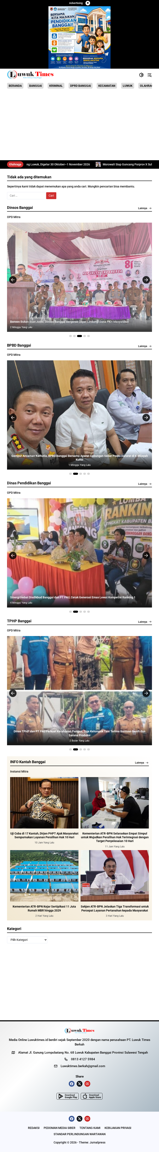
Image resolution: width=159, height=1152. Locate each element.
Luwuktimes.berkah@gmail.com (83, 1066)
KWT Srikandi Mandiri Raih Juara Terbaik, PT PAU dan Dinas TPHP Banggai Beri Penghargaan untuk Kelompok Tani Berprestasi (79, 733)
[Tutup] (88, 3)
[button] (141, 74)
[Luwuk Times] (30, 75)
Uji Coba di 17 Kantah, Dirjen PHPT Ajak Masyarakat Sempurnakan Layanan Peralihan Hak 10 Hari (44, 835)
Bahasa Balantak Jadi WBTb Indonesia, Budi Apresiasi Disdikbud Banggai (58, 597)
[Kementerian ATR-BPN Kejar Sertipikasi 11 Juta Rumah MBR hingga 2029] (44, 876)
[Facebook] (72, 1084)
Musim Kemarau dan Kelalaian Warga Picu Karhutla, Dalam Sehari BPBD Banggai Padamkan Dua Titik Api (79, 459)
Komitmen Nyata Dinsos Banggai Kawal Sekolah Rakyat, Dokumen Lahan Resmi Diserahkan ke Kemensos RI (79, 319)
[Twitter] (79, 1084)
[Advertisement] (79, 125)
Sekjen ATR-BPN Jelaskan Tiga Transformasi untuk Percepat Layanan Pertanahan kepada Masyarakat (115, 908)
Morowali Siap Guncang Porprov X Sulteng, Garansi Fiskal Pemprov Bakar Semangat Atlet (77, 164)
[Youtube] (87, 1084)
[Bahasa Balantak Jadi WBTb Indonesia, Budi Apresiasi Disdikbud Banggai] (79, 553)
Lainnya (142, 208)
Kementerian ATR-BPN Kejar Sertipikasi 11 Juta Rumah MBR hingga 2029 (44, 908)
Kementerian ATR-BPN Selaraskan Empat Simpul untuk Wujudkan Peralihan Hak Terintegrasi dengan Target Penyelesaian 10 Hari (115, 837)
